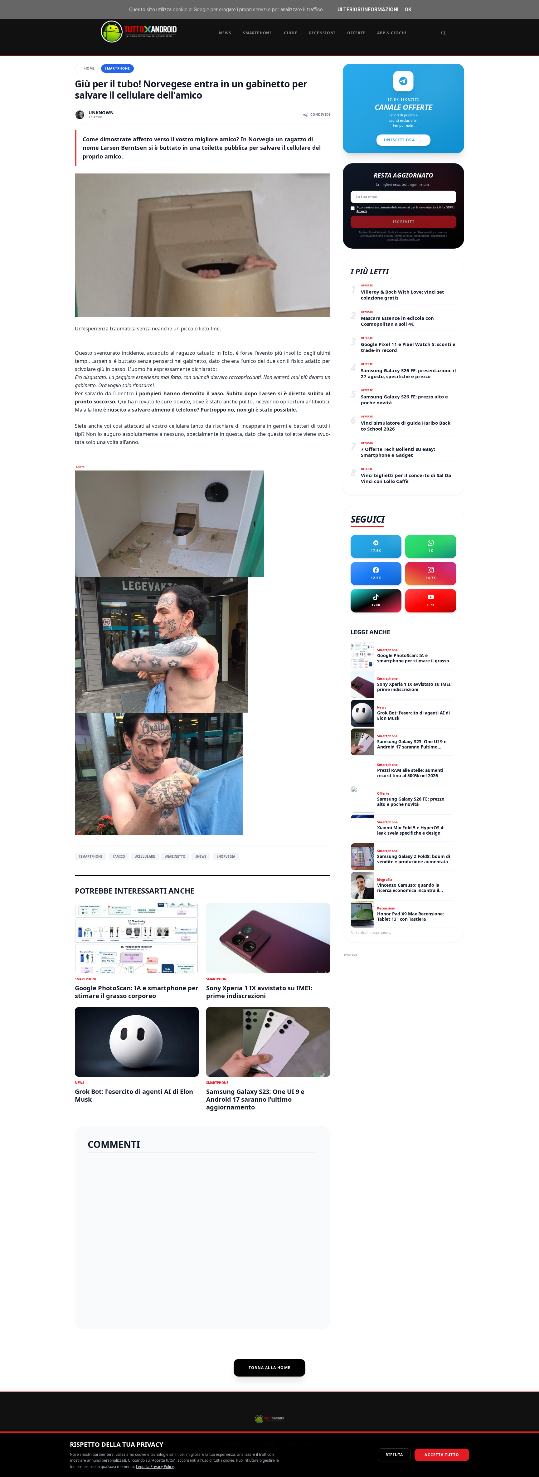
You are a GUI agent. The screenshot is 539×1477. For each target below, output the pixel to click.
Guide (290, 33)
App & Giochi (391, 33)
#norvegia (225, 856)
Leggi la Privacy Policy (155, 1466)
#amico (119, 856)
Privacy (362, 211)
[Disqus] (203, 1238)
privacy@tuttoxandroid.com (403, 239)
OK (408, 9)
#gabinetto (175, 856)
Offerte (356, 33)
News (225, 33)
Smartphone (257, 33)
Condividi (320, 114)
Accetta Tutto (442, 1454)
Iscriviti (403, 221)
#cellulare (145, 856)
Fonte (80, 467)
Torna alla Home (269, 1367)
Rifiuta (394, 1454)
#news (200, 856)
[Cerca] (443, 33)
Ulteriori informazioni (367, 9)
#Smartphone (91, 856)
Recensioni (322, 33)
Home (87, 68)
